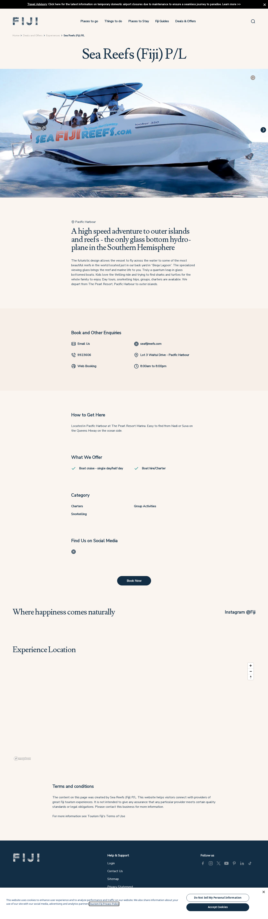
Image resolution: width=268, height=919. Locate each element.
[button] (25, 21)
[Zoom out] (250, 671)
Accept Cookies (218, 907)
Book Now (134, 581)
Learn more (229, 4)
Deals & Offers (185, 21)
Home (16, 35)
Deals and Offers (33, 35)
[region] (134, 711)
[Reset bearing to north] (250, 677)
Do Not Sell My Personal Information (218, 897)
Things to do (113, 21)
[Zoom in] (250, 665)
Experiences (53, 35)
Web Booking (86, 366)
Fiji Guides (162, 21)
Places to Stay (138, 21)
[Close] (263, 892)
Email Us (83, 344)
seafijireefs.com (150, 344)
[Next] (263, 130)
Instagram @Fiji (240, 612)
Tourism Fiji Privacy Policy (104, 904)
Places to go (89, 21)
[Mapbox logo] (22, 758)
